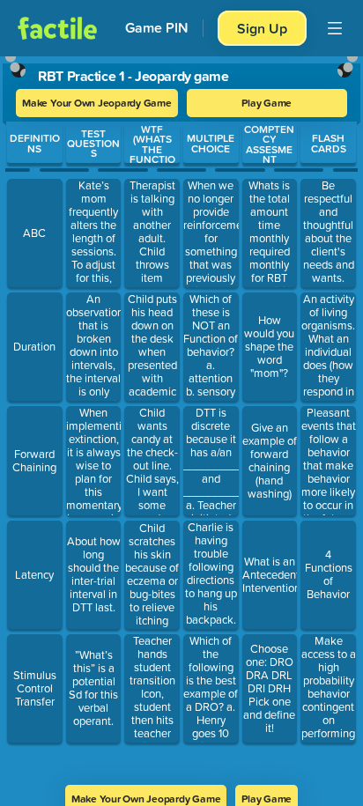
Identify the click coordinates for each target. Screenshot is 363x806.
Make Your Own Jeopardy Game (97, 102)
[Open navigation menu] (335, 28)
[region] (181, 414)
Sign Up (262, 28)
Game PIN (157, 27)
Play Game (266, 102)
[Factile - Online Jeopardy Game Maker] (57, 28)
